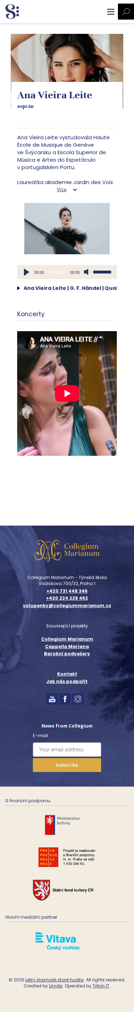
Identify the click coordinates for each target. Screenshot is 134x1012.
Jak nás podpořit (67, 681)
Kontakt (67, 674)
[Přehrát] (26, 272)
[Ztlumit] (87, 272)
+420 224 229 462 (67, 598)
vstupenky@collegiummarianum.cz (67, 606)
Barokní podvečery (67, 654)
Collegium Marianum (67, 639)
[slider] (103, 271)
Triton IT (101, 986)
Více (61, 189)
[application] (67, 272)
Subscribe (67, 765)
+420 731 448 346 (67, 591)
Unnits (56, 986)
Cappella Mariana (67, 646)
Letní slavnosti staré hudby (54, 980)
